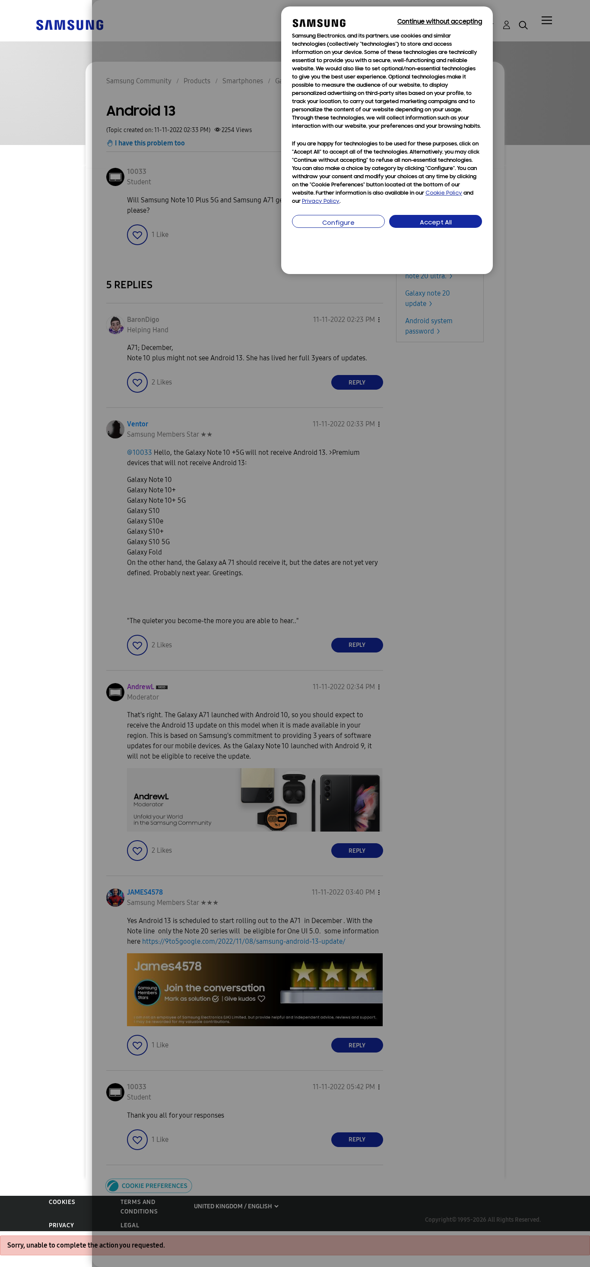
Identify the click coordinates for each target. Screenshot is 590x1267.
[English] (69, 24)
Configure (338, 223)
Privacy (61, 1225)
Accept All (436, 223)
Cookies (62, 1202)
